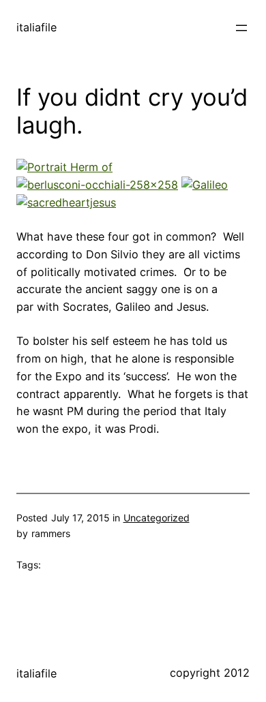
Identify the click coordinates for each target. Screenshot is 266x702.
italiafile (36, 27)
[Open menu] (241, 28)
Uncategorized (156, 517)
